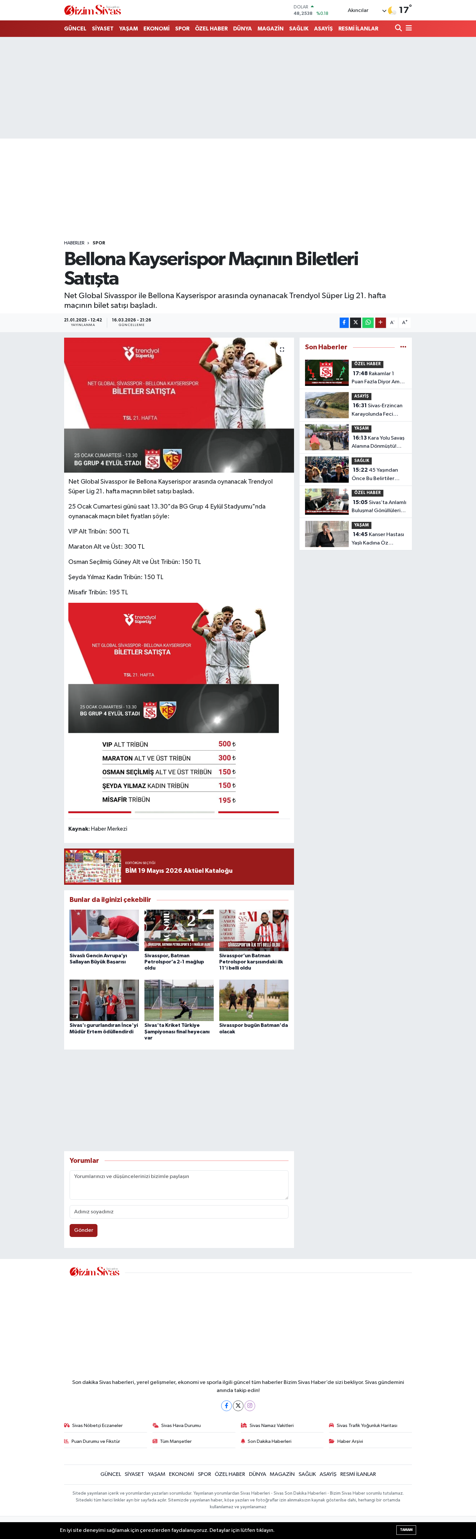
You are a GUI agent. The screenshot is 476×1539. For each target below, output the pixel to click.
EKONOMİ (156, 28)
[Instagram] (249, 1405)
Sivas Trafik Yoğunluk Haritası (367, 1425)
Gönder (83, 1230)
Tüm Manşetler (176, 1441)
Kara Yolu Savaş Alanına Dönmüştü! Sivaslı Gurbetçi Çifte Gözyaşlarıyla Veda (378, 443)
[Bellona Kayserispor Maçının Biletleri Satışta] (179, 405)
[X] (238, 1405)
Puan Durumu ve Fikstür (96, 1441)
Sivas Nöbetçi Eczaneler (97, 1425)
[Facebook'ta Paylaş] (344, 323)
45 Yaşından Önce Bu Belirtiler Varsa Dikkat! (375, 475)
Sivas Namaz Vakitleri (272, 1425)
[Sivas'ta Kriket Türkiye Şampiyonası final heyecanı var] (179, 1000)
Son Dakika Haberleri (269, 1441)
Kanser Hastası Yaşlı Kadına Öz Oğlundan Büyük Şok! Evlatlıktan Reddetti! (378, 539)
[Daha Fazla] (380, 323)
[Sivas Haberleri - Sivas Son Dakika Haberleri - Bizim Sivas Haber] (92, 10)
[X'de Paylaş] (355, 323)
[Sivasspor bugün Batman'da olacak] (254, 1000)
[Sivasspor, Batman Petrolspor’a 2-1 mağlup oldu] (179, 930)
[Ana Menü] (407, 29)
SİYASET (103, 28)
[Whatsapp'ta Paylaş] (368, 323)
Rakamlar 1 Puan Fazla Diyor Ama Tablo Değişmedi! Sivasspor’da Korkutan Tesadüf (378, 378)
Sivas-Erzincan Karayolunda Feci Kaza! (377, 410)
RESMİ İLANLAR (358, 28)
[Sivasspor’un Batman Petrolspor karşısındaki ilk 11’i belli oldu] (254, 930)
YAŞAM (128, 28)
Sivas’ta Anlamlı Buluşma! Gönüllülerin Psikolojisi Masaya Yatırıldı (379, 507)
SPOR (182, 28)
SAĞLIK (299, 28)
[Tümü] (403, 347)
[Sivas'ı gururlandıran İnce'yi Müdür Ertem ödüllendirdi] (104, 1000)
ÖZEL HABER (211, 28)
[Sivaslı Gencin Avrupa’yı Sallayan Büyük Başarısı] (104, 930)
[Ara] (399, 29)
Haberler (74, 243)
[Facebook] (226, 1405)
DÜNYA (242, 28)
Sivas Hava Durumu (181, 1425)
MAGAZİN (270, 28)
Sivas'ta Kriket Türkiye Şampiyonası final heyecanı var (177, 1031)
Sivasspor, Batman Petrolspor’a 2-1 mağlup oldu (174, 962)
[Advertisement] (238, 87)
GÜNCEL (75, 28)
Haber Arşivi (350, 1441)
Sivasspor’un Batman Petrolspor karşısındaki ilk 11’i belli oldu (251, 962)
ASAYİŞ (323, 28)
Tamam (406, 1530)
